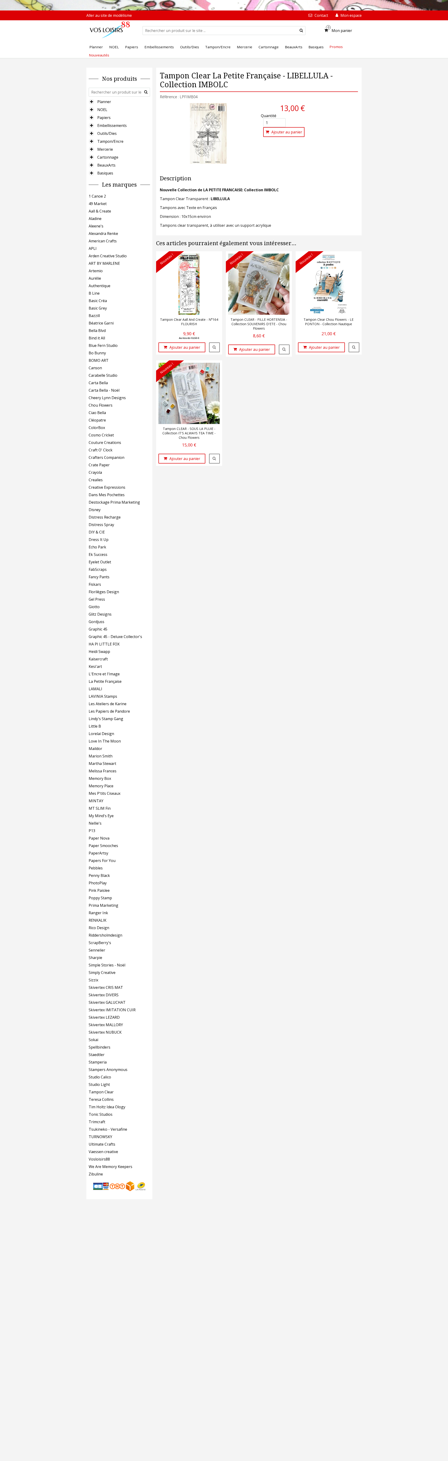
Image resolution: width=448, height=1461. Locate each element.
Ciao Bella (97, 412)
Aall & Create (100, 211)
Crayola (95, 472)
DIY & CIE (97, 532)
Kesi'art (95, 666)
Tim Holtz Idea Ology (107, 1106)
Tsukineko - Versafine (108, 1129)
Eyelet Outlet (100, 562)
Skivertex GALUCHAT (107, 1002)
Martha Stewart (102, 763)
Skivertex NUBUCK (105, 1032)
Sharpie (95, 957)
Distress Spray (101, 524)
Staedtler (97, 1054)
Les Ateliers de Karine (107, 703)
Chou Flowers (100, 405)
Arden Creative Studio (108, 255)
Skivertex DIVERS (104, 994)
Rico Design (99, 927)
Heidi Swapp (99, 651)
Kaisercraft (98, 659)
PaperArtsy (98, 853)
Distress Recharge (105, 517)
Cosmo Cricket (101, 435)
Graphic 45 (98, 629)
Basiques (105, 173)
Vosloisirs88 (99, 1159)
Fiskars (95, 584)
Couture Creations (105, 442)
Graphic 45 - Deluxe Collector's (115, 636)
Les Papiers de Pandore (109, 711)
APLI (93, 248)
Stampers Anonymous (108, 1069)
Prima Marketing (103, 905)
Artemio (96, 270)
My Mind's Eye (101, 815)
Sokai (93, 1039)
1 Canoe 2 (97, 196)
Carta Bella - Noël (104, 390)
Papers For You (102, 860)
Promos (336, 46)
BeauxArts (106, 165)
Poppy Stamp (100, 897)
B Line (94, 293)
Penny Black (99, 875)
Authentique (99, 285)
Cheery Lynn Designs (107, 397)
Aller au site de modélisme (109, 15)
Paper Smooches (103, 845)
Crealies (96, 479)
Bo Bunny (97, 353)
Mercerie (105, 149)
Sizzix (93, 980)
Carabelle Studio (103, 375)
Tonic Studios (100, 1114)
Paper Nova (99, 838)
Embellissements (112, 125)
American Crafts (103, 241)
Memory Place (101, 785)
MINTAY (96, 800)
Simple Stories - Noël (107, 965)
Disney (95, 509)
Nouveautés (99, 55)
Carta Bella (98, 382)
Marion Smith (100, 756)
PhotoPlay (98, 883)
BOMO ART (98, 360)
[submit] (301, 30)
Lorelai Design (101, 733)
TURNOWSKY (100, 1136)
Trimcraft (97, 1121)
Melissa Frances (102, 771)
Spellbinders (99, 1047)
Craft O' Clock (100, 450)
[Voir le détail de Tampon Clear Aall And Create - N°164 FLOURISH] (214, 347)
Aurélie (95, 278)
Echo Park (97, 547)
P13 (92, 830)
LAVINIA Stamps (103, 696)
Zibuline (96, 1174)
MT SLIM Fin (100, 808)
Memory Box (100, 778)
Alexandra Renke (103, 233)
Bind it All (97, 338)
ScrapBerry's (100, 942)
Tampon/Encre (110, 141)
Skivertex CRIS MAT (106, 987)
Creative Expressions (107, 487)
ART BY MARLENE (104, 263)
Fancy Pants (99, 576)
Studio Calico (100, 1077)
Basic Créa (98, 300)
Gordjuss (96, 621)
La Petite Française (105, 681)
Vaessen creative (103, 1151)
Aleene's (96, 226)
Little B (95, 726)
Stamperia (98, 1062)
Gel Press (97, 599)
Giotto (94, 606)
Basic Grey (98, 308)
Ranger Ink (98, 912)
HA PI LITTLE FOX (104, 644)
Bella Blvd (97, 330)
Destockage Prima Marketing (114, 502)
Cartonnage (107, 157)
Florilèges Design (104, 591)
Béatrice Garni (101, 323)
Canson (95, 367)
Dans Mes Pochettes (107, 494)
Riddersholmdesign (105, 935)
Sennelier (97, 950)
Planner (104, 101)
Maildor (95, 748)
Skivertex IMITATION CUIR (112, 1009)
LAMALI (95, 688)
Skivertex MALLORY (106, 1024)
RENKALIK (97, 920)
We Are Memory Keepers (110, 1166)
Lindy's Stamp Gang (106, 718)
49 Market (98, 203)
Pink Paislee (99, 890)
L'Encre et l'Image (104, 673)
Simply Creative (102, 972)
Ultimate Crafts (102, 1144)
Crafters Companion (106, 457)
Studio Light (99, 1084)
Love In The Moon (105, 741)
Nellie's (95, 823)
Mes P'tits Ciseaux (104, 793)
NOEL (102, 109)
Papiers (104, 117)
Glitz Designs (100, 614)
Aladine (95, 218)
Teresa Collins (101, 1099)
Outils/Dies (107, 133)
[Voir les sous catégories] (91, 102)
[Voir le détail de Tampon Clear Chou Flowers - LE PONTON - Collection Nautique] (354, 347)
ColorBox (97, 427)
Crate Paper (99, 464)
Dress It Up (98, 539)
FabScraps (98, 569)
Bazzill (94, 315)
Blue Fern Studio (103, 345)
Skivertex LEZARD (104, 1017)
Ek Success (98, 554)
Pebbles (96, 868)
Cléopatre (97, 420)
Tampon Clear (101, 1092)
